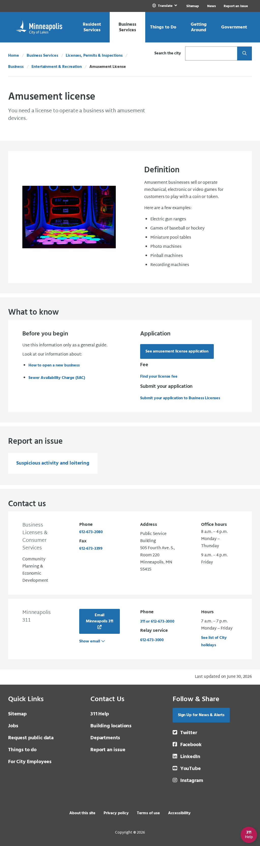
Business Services (42, 55)
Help (99, 714)
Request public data (31, 738)
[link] (165, 6)
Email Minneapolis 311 (99, 618)
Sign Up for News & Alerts (201, 715)
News (211, 6)
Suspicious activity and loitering (52, 463)
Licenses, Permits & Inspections (94, 55)
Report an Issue (236, 6)
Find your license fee (158, 376)
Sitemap (192, 6)
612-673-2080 (91, 532)
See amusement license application (176, 351)
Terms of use (148, 813)
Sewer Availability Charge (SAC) (56, 378)
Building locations (111, 726)
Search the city (167, 53)
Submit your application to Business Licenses (180, 398)
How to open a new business (54, 365)
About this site (82, 813)
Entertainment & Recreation (56, 67)
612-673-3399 (91, 548)
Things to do (22, 750)
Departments (105, 738)
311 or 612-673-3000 (157, 621)
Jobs (13, 726)
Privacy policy (116, 813)
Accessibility (179, 813)
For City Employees (30, 762)
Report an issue (107, 750)
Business (16, 67)
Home (13, 55)
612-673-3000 (152, 640)
